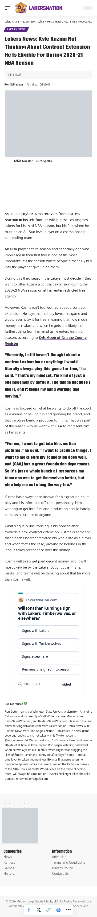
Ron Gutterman (13, 84)
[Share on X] (39, 910)
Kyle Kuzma (33, 213)
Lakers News (16, 29)
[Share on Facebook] (29, 910)
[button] (9, 8)
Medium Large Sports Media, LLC (37, 901)
